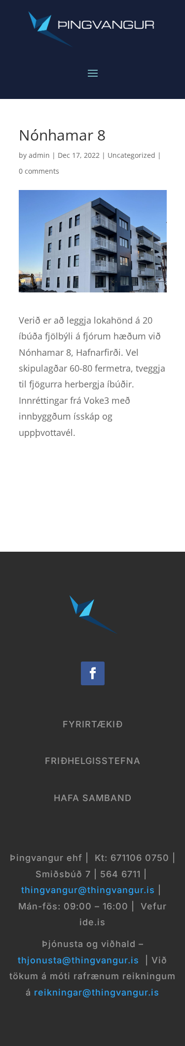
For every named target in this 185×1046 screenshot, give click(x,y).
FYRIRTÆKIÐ (93, 724)
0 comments (39, 171)
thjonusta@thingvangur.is (78, 960)
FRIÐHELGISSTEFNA (93, 761)
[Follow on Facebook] (93, 673)
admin (39, 155)
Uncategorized (131, 155)
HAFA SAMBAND (93, 798)
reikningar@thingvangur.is (96, 992)
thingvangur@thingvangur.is (88, 890)
